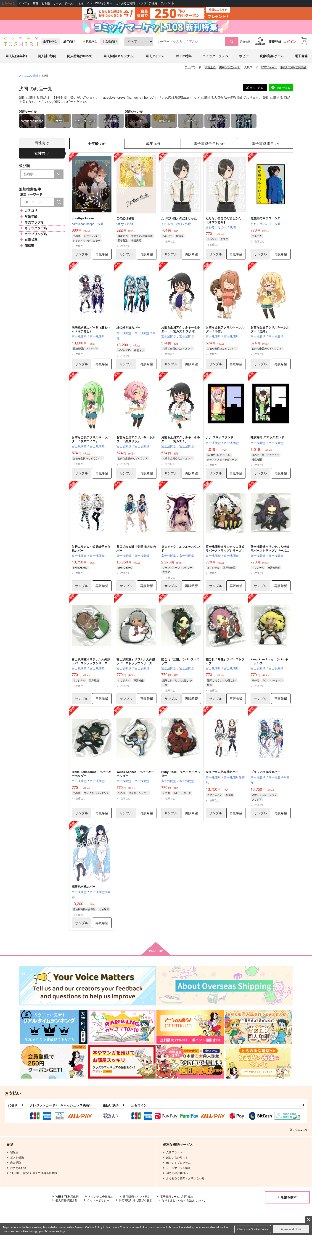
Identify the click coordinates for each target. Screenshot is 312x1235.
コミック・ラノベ (215, 55)
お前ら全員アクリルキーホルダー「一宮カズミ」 (180, 439)
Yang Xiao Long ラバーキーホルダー (269, 661)
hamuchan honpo (140, 97)
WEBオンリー (103, 3)
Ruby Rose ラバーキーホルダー (180, 774)
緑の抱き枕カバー (128, 327)
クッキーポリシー (98, 1200)
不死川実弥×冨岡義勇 (293, 67)
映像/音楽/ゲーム (272, 55)
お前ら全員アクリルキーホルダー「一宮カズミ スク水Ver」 (180, 331)
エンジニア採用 (147, 3)
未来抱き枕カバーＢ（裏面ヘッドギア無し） (91, 329)
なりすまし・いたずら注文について (184, 1200)
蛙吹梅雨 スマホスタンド (267, 437)
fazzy (186, 97)
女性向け (111, 41)
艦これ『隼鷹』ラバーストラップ (225, 661)
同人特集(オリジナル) (119, 55)
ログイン (289, 41)
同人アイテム (155, 55)
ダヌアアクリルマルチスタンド (180, 548)
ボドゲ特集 (184, 55)
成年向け (69, 41)
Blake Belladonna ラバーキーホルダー (91, 774)
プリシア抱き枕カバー (265, 772)
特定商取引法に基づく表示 (135, 1200)
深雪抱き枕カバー (83, 886)
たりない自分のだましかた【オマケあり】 (223, 220)
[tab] (153, 143)
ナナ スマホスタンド (219, 437)
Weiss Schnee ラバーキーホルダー (135, 774)
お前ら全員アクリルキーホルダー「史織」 (270, 329)
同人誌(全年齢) (16, 55)
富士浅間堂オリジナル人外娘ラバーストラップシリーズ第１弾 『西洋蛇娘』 (91, 663)
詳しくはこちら (298, 1129)
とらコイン (85, 3)
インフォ (24, 3)
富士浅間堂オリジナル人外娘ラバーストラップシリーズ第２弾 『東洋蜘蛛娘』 (270, 550)
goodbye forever (115, 97)
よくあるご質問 (125, 3)
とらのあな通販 (28, 75)
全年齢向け (50, 41)
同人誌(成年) (47, 55)
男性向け (92, 41)
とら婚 (46, 3)
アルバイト (167, 3)
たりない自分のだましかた (179, 218)
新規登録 (275, 41)
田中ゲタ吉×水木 (229, 67)
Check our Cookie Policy (252, 1229)
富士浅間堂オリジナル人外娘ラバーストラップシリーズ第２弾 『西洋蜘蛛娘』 (225, 550)
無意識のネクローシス (265, 218)
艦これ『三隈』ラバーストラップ (180, 661)
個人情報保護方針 (66, 1200)
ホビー (244, 55)
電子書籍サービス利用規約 (176, 1196)
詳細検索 (245, 41)
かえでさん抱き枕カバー (222, 772)
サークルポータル (64, 3)
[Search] (58, 202)
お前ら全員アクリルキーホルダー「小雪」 (225, 329)
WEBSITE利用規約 (67, 1196)
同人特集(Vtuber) (80, 55)
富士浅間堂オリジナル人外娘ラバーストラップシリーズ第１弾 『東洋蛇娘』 (135, 663)
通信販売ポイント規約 (136, 1196)
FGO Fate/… (269, 67)
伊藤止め (210, 67)
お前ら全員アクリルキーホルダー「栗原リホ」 (135, 439)
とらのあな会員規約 (100, 1196)
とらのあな (8, 3)
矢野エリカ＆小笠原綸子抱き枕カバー (91, 548)
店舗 (35, 3)
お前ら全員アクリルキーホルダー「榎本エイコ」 (91, 439)
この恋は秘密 (171, 97)
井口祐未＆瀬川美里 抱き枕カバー (136, 548)
